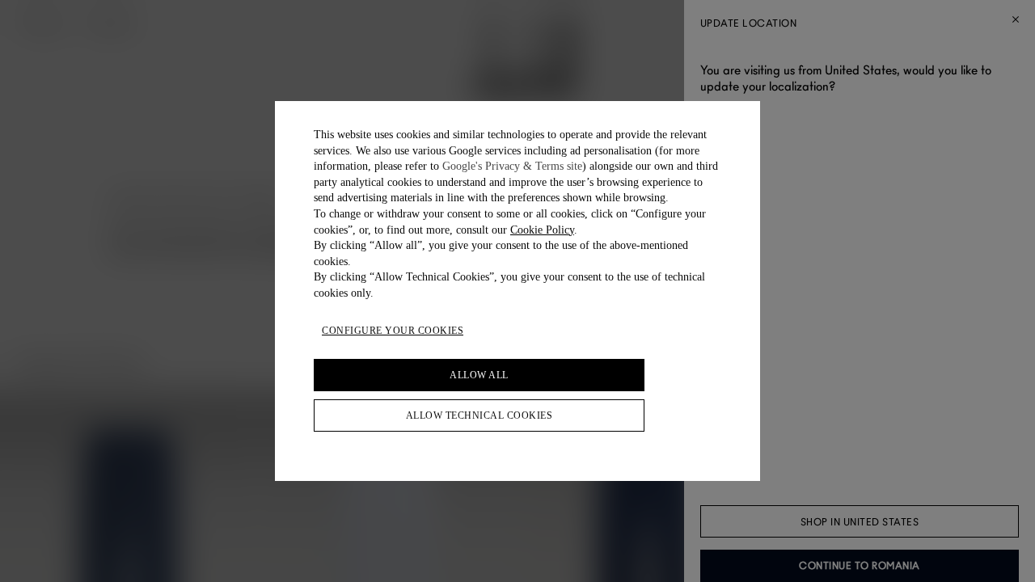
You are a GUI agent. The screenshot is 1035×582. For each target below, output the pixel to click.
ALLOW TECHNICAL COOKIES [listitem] (479, 415)
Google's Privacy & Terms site (512, 166)
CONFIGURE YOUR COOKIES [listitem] (392, 330)
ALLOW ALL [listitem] (479, 375)
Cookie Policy (542, 230)
